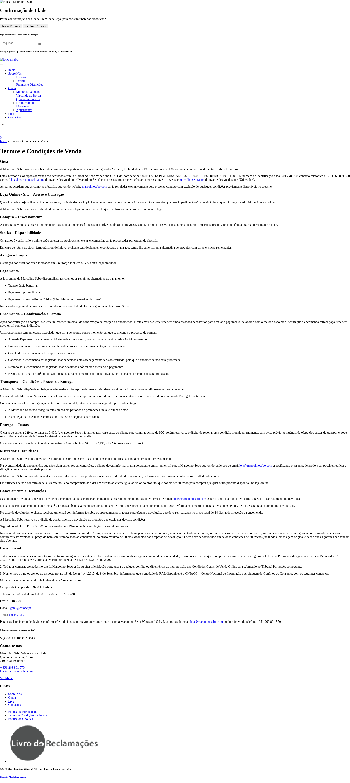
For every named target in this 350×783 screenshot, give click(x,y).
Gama (12, 697)
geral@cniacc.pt (20, 608)
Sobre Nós (15, 694)
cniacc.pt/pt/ (16, 614)
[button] (175, 129)
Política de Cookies (20, 719)
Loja (11, 701)
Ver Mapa (6, 678)
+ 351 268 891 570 (12, 667)
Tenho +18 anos (11, 26)
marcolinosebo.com (191, 179)
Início (3, 141)
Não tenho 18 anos (36, 26)
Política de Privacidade (22, 711)
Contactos (14, 705)
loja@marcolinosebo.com (27, 179)
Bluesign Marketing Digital (13, 777)
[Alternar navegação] (1, 64)
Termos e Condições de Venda (27, 715)
